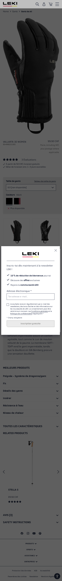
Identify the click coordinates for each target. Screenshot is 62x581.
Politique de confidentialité (21, 314)
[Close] (55, 250)
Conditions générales (39, 311)
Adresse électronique (19, 291)
